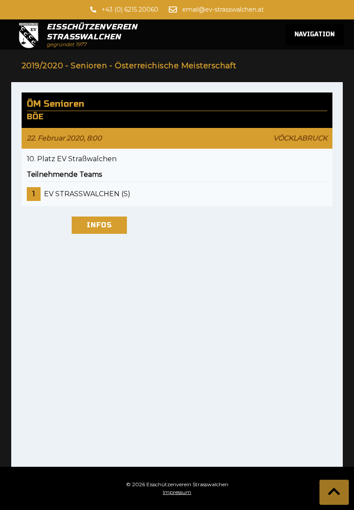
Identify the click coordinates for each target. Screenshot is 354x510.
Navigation (314, 34)
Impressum (177, 492)
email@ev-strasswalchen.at (223, 9)
